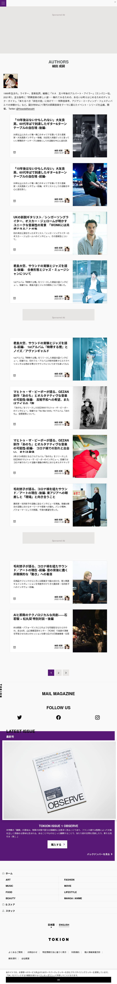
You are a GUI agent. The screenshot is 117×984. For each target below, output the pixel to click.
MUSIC (9, 885)
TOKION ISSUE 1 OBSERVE (58, 826)
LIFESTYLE (70, 892)
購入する (56, 845)
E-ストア (10, 904)
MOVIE (67, 885)
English (64, 924)
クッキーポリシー (47, 975)
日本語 (51, 924)
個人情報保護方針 (92, 952)
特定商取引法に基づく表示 (54, 952)
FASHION (69, 879)
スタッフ (10, 910)
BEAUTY (10, 898)
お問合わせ (32, 952)
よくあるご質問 (15, 952)
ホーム (9, 873)
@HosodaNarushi (25, 108)
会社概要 (25, 958)
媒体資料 (12, 958)
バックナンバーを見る (98, 854)
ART (8, 879)
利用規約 (75, 952)
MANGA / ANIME (73, 898)
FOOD (9, 892)
